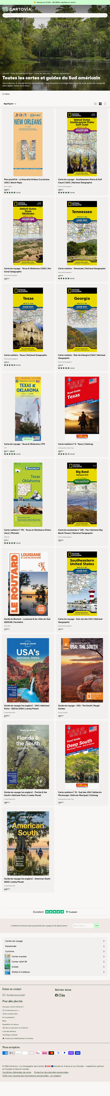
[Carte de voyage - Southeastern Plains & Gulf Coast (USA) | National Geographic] (82, 152)
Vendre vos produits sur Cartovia (15, 1028)
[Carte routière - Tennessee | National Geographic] (82, 239)
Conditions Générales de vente (16, 1072)
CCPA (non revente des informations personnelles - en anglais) (31, 1076)
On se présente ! (8, 1017)
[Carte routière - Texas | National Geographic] (28, 325)
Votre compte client (10, 1014)
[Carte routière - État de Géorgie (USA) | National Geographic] (82, 327)
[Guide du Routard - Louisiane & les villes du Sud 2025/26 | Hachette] (28, 590)
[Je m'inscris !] (96, 925)
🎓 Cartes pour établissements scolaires (17, 1038)
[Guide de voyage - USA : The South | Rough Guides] (82, 676)
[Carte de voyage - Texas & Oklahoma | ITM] (28, 415)
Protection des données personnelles (51, 1072)
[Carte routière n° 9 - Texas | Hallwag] (82, 415)
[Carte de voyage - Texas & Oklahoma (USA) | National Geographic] (28, 239)
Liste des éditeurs (9, 1031)
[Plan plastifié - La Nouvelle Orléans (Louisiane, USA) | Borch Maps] (28, 152)
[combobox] (55, 15)
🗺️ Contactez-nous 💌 (11, 1010)
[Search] (106, 15)
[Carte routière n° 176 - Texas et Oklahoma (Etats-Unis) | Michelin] (28, 502)
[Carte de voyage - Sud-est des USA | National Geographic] (82, 590)
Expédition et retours (10, 1024)
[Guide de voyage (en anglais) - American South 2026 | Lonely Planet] (28, 849)
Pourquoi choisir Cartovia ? (13, 1007)
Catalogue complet (9, 1035)
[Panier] (99, 9)
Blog (4, 1021)
